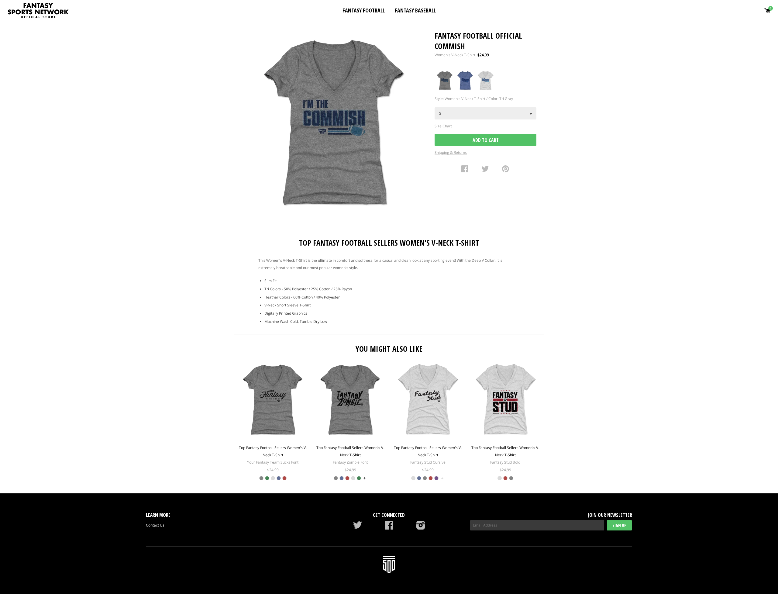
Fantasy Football (364, 10)
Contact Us (155, 525)
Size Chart (443, 126)
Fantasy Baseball (415, 10)
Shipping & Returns (451, 152)
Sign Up (619, 525)
